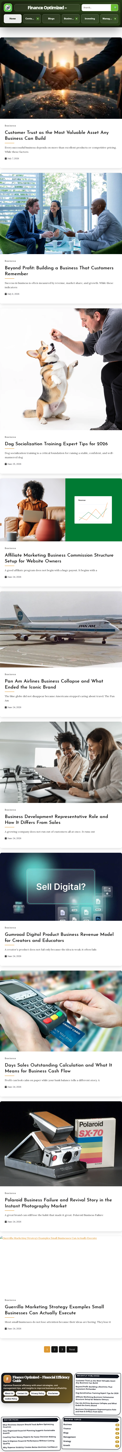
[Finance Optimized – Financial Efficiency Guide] (8, 7)
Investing (90, 18)
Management (110, 18)
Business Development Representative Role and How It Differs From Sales (95, 1410)
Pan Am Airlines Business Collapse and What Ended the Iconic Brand (96, 1404)
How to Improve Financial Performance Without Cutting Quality (28, 1441)
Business (70, 18)
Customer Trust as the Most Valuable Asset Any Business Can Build (95, 1381)
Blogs (51, 18)
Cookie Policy (11, 1399)
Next (72, 1349)
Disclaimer (53, 1393)
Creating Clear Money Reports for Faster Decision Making (29, 1436)
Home (13, 18)
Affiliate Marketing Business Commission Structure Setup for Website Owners (94, 1398)
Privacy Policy (37, 1393)
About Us (9, 1393)
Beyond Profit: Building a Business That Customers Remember (94, 1387)
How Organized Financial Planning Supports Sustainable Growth (29, 1431)
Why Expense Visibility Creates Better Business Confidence (30, 1447)
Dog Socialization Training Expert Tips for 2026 (56, 444)
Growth (66, 1445)
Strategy (67, 1441)
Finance (67, 1428)
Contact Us (31, 18)
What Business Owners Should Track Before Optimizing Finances (28, 1425)
